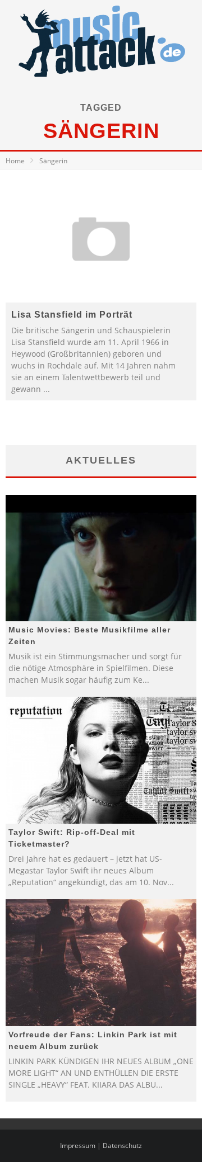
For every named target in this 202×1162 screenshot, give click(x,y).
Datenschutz (122, 1145)
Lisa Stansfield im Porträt (71, 314)
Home (15, 161)
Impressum (77, 1145)
